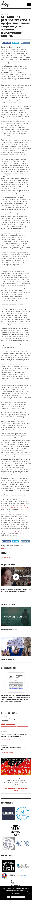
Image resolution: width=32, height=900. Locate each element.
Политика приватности (17, 897)
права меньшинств (22, 726)
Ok (8, 897)
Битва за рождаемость (9, 630)
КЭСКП (3, 724)
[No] (30, 893)
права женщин (7, 557)
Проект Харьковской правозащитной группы (16, 789)
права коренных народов (8, 726)
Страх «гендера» (7, 659)
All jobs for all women (20, 531)
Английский (6, 548)
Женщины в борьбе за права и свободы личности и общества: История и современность (16, 592)
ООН (3, 752)
